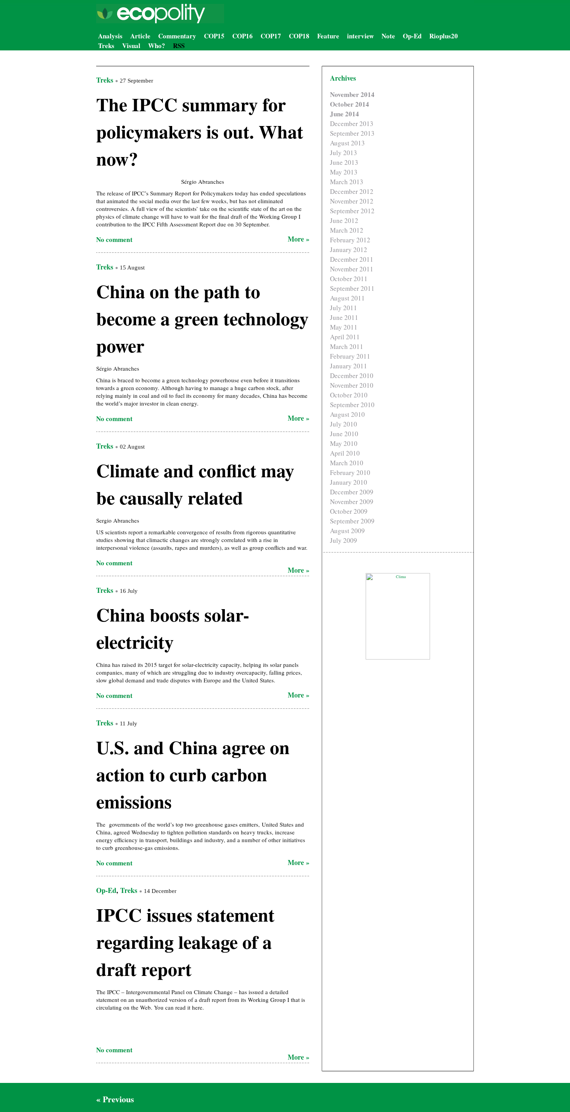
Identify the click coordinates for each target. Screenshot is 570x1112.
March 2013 (346, 181)
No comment (114, 239)
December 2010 (351, 375)
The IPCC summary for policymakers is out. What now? (199, 131)
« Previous (115, 1099)
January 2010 (348, 482)
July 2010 (343, 424)
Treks (106, 45)
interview (360, 36)
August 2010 (347, 414)
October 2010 (349, 394)
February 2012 (350, 239)
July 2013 (343, 152)
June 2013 (344, 162)
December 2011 (351, 259)
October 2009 (349, 511)
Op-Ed (412, 36)
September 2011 (352, 288)
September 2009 (352, 520)
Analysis (110, 36)
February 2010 (350, 472)
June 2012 (344, 220)
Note (388, 36)
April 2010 (345, 453)
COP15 (214, 36)
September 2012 (352, 210)
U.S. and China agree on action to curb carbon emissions (193, 774)
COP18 (299, 36)
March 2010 (346, 462)
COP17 (271, 36)
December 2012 (351, 191)
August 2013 (347, 142)
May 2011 (344, 327)
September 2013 (352, 133)
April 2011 (345, 336)
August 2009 (347, 530)
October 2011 (349, 278)
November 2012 (351, 201)
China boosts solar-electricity (172, 628)
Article (140, 36)
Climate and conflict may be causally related (195, 483)
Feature (328, 36)
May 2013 (344, 171)
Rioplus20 (443, 36)
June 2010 (344, 433)
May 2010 (344, 443)
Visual (131, 45)
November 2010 (351, 385)
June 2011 (344, 317)
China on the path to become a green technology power (202, 318)
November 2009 (351, 501)
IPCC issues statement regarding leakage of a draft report (185, 941)
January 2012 (348, 249)
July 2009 (343, 540)
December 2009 (351, 491)
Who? (156, 45)
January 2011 (348, 365)
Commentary (177, 36)
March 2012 (346, 230)
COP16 (242, 36)
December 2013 (351, 123)
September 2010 (352, 404)
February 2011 (350, 356)
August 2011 (347, 298)
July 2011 (343, 307)
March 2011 (346, 346)
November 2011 (351, 268)
